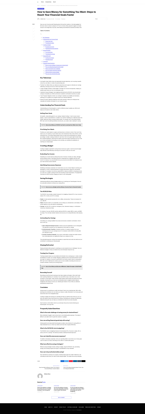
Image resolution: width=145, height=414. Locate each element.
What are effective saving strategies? (52, 72)
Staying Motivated (47, 55)
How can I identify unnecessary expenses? (53, 70)
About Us (50, 407)
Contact (56, 407)
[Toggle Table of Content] (41, 34)
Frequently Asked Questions (49, 63)
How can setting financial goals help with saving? (54, 66)
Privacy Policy (62, 407)
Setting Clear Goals (49, 41)
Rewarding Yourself (49, 59)
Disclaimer (81, 407)
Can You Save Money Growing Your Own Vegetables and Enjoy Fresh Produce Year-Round (61, 389)
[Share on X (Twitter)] (101, 19)
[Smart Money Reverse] (37, 2)
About (54, 1)
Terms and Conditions (90, 407)
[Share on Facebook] (99, 19)
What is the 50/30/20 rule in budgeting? (53, 68)
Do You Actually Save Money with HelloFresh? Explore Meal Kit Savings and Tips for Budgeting (77, 389)
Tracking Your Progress (50, 57)
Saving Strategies (46, 50)
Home (42, 1)
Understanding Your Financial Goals (50, 39)
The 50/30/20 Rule (49, 52)
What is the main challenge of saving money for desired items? (57, 65)
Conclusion (45, 61)
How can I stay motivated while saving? (53, 73)
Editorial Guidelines (72, 407)
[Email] (33, 39)
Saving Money (48, 1)
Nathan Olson (43, 18)
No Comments (57, 18)
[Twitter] (33, 30)
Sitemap (99, 407)
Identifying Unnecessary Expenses (52, 48)
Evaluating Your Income (50, 46)
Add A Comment (61, 397)
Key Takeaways (46, 37)
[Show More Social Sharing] (107, 19)
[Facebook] (33, 27)
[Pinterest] (33, 36)
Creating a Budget (47, 44)
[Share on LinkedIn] (104, 19)
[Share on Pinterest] (103, 19)
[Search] (107, 2)
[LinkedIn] (33, 33)
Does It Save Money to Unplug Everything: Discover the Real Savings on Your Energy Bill (44, 389)
